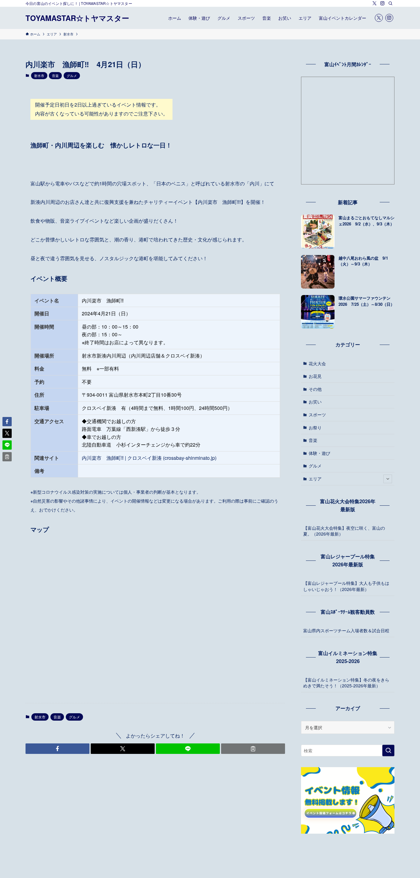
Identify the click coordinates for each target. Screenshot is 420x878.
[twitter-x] (374, 3)
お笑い (315, 402)
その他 (315, 389)
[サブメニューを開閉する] (387, 479)
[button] (57, 748)
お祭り (315, 427)
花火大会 (317, 363)
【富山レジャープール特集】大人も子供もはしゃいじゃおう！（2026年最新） (346, 586)
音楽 (55, 75)
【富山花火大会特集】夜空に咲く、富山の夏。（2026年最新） (344, 531)
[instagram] (382, 3)
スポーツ (317, 414)
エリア (315, 478)
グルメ (72, 75)
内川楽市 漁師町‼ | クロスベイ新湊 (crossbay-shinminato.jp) (149, 457)
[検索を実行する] (388, 750)
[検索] (390, 3)
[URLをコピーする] (253, 748)
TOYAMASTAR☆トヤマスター (77, 18)
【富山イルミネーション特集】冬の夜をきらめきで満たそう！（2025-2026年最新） (346, 683)
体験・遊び (319, 453)
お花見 (315, 376)
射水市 (39, 75)
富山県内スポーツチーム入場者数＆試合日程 (346, 630)
